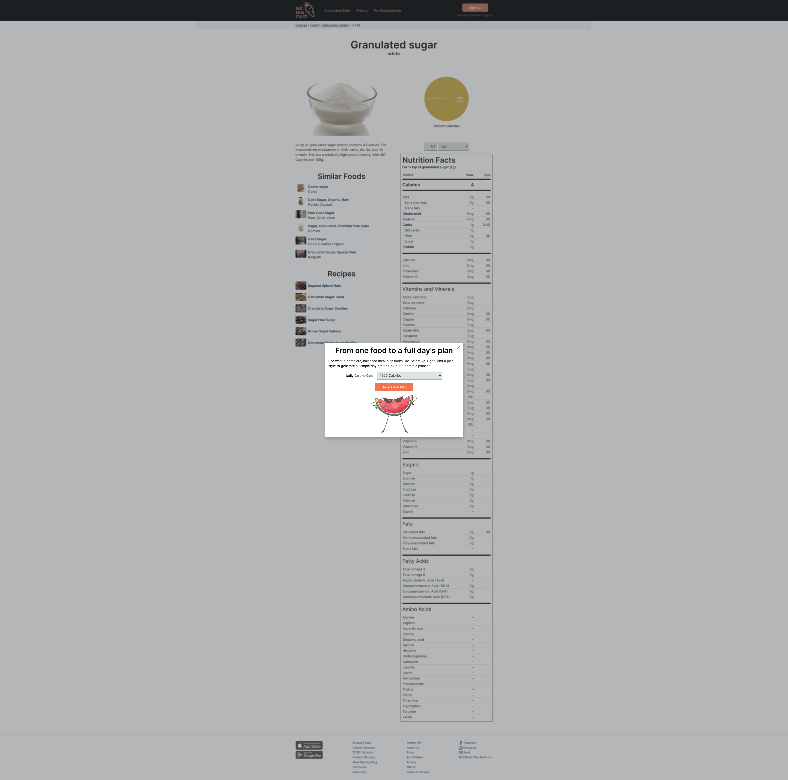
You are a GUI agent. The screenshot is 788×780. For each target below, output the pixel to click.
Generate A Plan (394, 387)
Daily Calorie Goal (359, 376)
